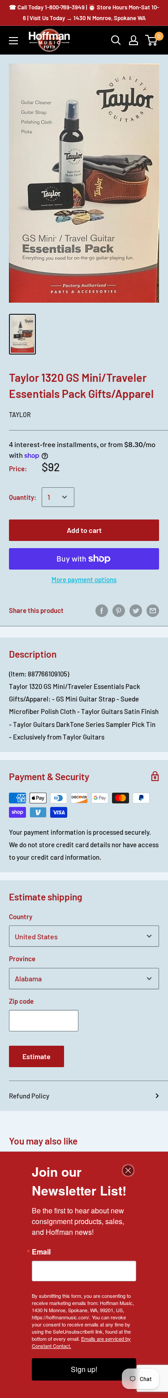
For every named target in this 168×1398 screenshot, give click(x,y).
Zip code (21, 1001)
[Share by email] (152, 610)
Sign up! (84, 1369)
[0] (151, 40)
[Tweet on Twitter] (135, 610)
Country (20, 916)
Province (22, 959)
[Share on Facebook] (101, 610)
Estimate (36, 1056)
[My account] (133, 40)
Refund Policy (29, 1096)
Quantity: (22, 497)
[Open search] (116, 40)
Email (41, 1251)
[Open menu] (13, 40)
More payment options (84, 579)
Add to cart (84, 530)
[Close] (128, 1170)
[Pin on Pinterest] (118, 610)
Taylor (20, 414)
